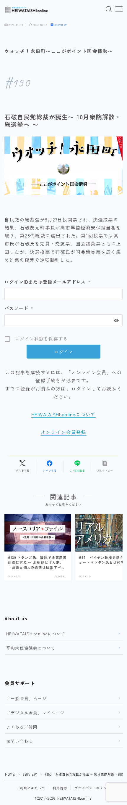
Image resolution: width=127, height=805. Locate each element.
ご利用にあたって (31, 787)
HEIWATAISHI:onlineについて (63, 414)
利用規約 (60, 787)
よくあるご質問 (22, 727)
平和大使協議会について (31, 648)
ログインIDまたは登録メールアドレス (47, 282)
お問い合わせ (19, 741)
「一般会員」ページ (26, 698)
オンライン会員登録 (64, 432)
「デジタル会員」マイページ (35, 713)
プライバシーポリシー (92, 787)
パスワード (18, 308)
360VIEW (61, 25)
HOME (10, 774)
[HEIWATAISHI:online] (26, 9)
